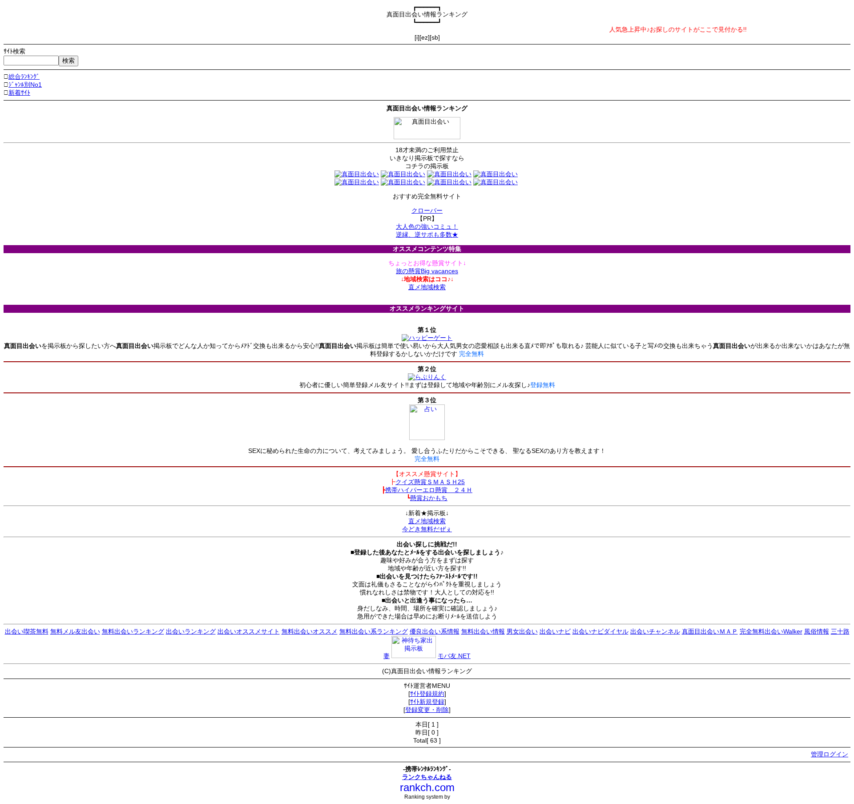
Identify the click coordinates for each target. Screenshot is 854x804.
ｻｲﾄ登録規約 (427, 693)
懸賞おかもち (428, 497)
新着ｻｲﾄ (19, 92)
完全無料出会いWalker (771, 631)
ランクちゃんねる (427, 776)
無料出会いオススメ (310, 631)
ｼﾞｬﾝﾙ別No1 (25, 84)
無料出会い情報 (483, 631)
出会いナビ (555, 631)
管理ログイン (829, 754)
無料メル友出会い (75, 631)
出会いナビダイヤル (600, 631)
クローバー (427, 210)
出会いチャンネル (655, 631)
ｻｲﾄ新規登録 (427, 701)
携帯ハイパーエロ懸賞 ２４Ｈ (428, 489)
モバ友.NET (454, 655)
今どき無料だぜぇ (427, 529)
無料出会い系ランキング (373, 631)
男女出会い (522, 631)
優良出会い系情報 (434, 631)
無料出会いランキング (133, 631)
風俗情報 (816, 631)
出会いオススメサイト (249, 631)
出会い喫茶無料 (26, 631)
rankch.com (427, 787)
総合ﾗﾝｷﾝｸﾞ (24, 76)
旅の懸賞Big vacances (427, 271)
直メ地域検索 (427, 287)
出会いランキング (191, 631)
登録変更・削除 (427, 709)
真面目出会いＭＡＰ (710, 631)
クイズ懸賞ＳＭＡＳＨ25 (430, 481)
